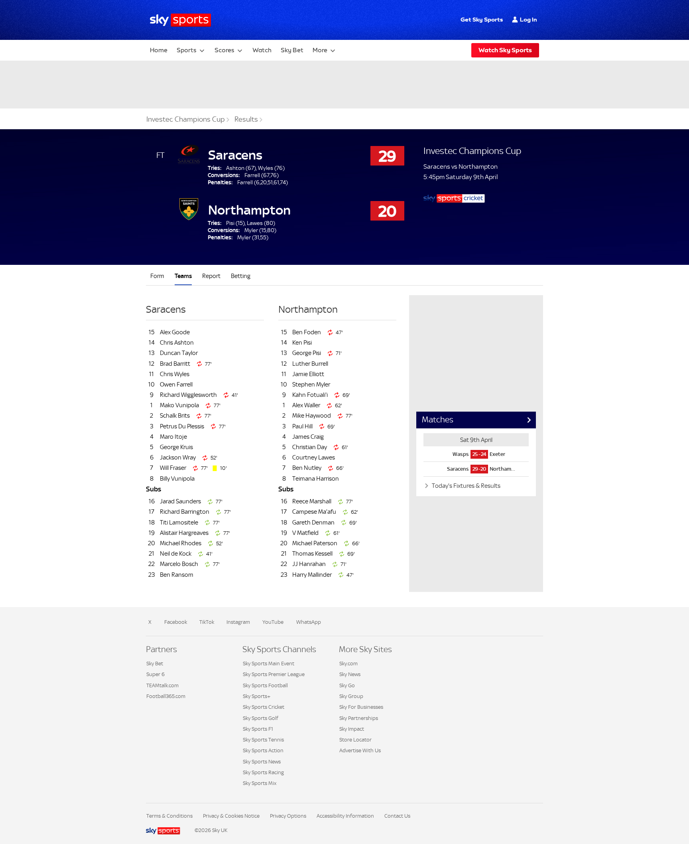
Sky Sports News (262, 762)
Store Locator (355, 740)
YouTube (272, 622)
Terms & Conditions (169, 816)
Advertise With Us (360, 750)
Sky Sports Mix (259, 783)
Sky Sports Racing (263, 772)
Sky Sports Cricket (263, 707)
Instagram (238, 622)
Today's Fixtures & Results (465, 485)
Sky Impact (351, 729)
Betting (240, 275)
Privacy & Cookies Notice (231, 816)
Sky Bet (292, 50)
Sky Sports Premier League (274, 674)
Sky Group (351, 696)
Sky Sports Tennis (263, 740)
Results (246, 119)
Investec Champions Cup (185, 119)
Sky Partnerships (358, 718)
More (320, 50)
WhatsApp (308, 622)
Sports (187, 50)
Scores (224, 50)
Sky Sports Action (263, 750)
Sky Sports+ (256, 696)
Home (158, 50)
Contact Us (397, 816)
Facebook (175, 622)
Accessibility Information (345, 816)
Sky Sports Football (265, 685)
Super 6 (155, 674)
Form (157, 275)
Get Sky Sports (482, 19)
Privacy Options (288, 816)
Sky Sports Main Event (268, 664)
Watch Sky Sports (505, 50)
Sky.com (348, 664)
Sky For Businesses (361, 707)
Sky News (349, 674)
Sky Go (347, 685)
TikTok (206, 622)
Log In (528, 19)
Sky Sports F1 (258, 729)
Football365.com (165, 696)
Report (211, 275)
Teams (183, 275)
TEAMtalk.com (162, 685)
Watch (262, 50)
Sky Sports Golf (260, 718)
